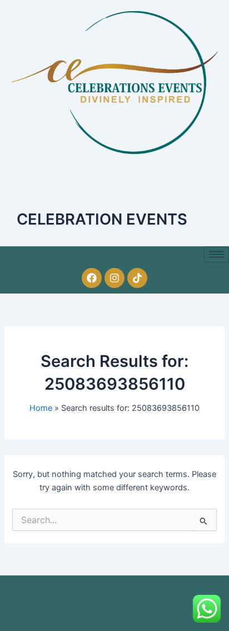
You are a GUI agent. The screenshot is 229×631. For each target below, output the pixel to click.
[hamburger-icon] (216, 254)
